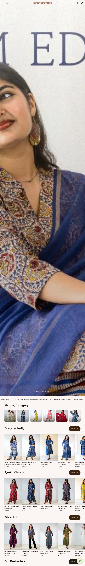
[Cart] (82, 3)
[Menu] (2, 3)
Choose (20, 457)
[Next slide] (78, 450)
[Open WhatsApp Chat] (80, 561)
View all (74, 429)
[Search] (7, 3)
